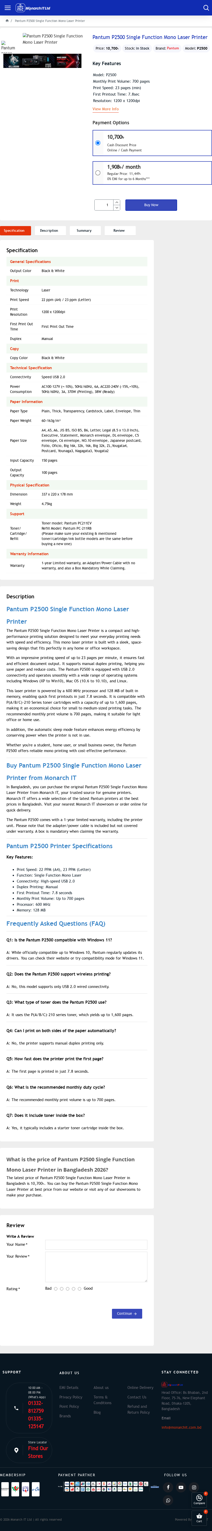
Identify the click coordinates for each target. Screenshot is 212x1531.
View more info (106, 109)
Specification (14, 230)
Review (119, 230)
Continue (124, 1313)
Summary (84, 230)
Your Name (15, 1244)
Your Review (16, 1256)
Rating (12, 1289)
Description (49, 230)
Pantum (173, 48)
